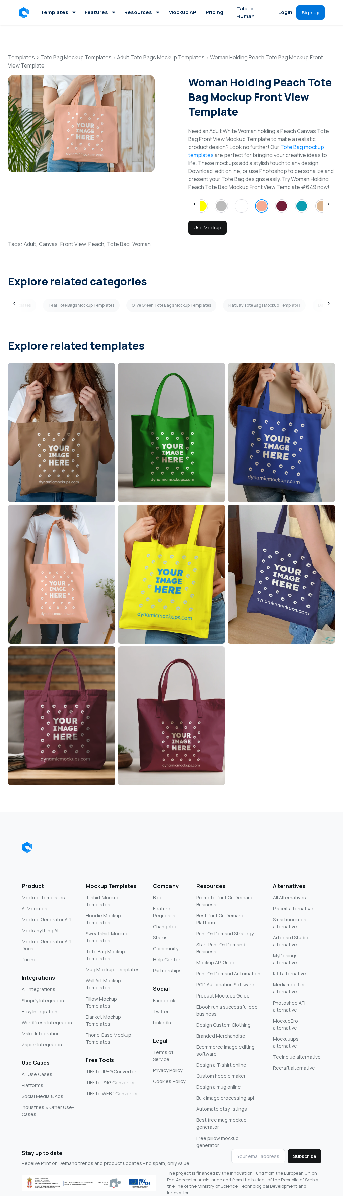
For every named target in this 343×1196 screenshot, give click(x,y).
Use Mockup (207, 227)
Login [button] (285, 12)
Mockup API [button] (183, 12)
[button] (24, 12)
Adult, (31, 244)
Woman (141, 244)
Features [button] (96, 12)
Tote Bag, (119, 244)
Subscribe (304, 1156)
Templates (54, 12)
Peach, (97, 244)
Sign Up (310, 12)
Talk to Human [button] (245, 12)
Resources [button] (138, 12)
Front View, (73, 244)
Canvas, (49, 244)
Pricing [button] (214, 12)
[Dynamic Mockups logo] (27, 847)
